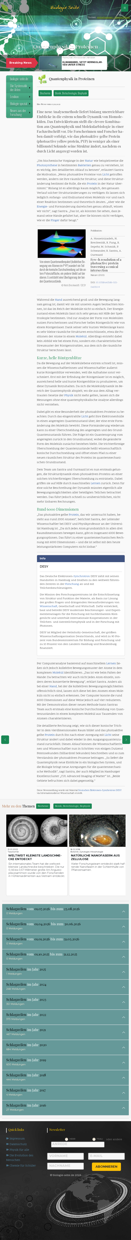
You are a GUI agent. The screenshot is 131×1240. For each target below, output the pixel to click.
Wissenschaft (48, 606)
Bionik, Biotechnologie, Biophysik (71, 93)
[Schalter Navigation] (124, 8)
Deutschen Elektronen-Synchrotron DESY (100, 790)
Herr (72, 1138)
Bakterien (84, 165)
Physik (68, 396)
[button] (113, 63)
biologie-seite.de (19, 78)
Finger (55, 220)
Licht (105, 175)
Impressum (17, 1139)
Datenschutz (18, 1144)
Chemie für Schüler (23, 1166)
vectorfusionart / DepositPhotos (113, 17)
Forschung (72, 584)
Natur (89, 161)
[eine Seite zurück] (5, 739)
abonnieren (106, 1167)
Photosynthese (47, 165)
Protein (92, 184)
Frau (100, 1138)
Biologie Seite (64, 8)
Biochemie (45, 93)
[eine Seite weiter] (126, 739)
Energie (42, 207)
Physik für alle (19, 1150)
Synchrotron (82, 576)
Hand (58, 300)
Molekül (81, 337)
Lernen (95, 483)
